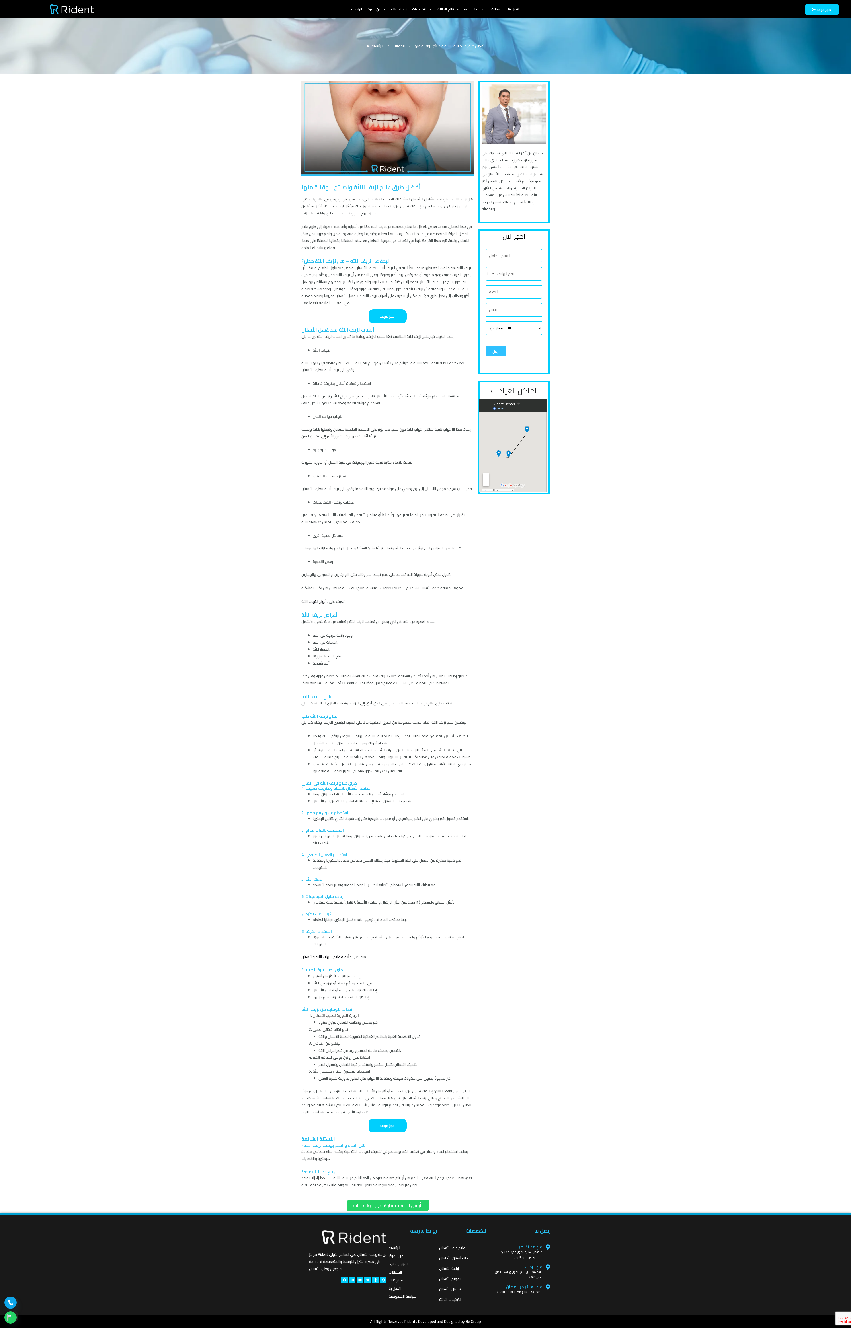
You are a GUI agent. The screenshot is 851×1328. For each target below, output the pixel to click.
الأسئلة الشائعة (475, 9)
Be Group (473, 1321)
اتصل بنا (513, 9)
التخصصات (419, 9)
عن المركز (374, 9)
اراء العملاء (399, 9)
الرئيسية (356, 9)
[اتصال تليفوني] (10, 1303)
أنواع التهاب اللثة (313, 601)
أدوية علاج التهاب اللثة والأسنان (325, 956)
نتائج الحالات (445, 9)
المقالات (497, 9)
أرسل (496, 351)
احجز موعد (388, 316)
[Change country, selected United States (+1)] (490, 274)
